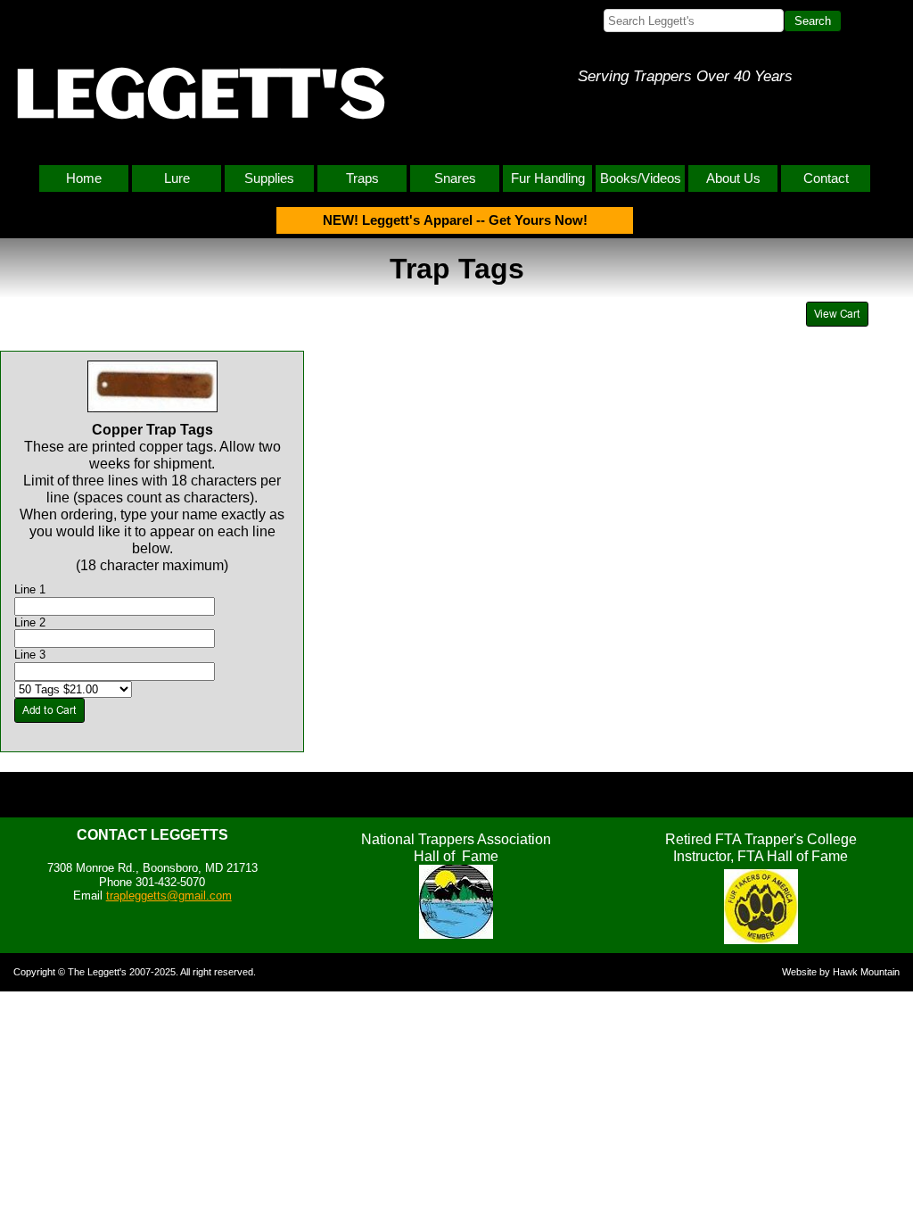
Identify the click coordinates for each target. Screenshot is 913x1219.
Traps (362, 178)
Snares (455, 178)
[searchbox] (694, 20)
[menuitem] (85, 178)
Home (84, 178)
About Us (733, 178)
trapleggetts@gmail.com (169, 895)
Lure (177, 178)
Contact (826, 178)
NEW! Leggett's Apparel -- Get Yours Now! (455, 220)
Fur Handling (548, 178)
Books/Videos (640, 178)
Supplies (269, 178)
